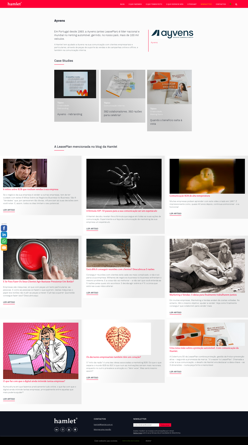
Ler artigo (9, 210)
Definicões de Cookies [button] (130, 441)
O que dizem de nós (174, 4)
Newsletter (206, 4)
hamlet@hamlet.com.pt (103, 424)
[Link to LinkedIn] (56, 429)
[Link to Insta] (62, 429)
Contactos (221, 4)
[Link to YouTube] (69, 429)
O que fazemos (135, 4)
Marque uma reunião (102, 429)
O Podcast (192, 4)
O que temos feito (154, 4)
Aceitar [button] (148, 441)
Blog (122, 4)
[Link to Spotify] (75, 429)
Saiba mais (137, 433)
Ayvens (154, 42)
